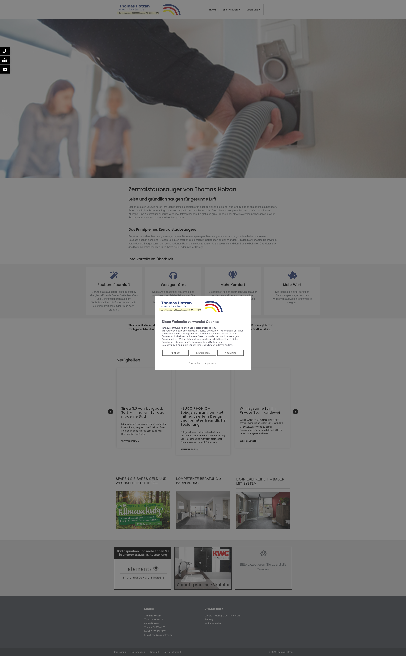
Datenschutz (195, 363)
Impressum (210, 363)
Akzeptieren (230, 352)
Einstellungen (203, 352)
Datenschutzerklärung (173, 344)
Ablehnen (175, 352)
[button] (5, 51)
